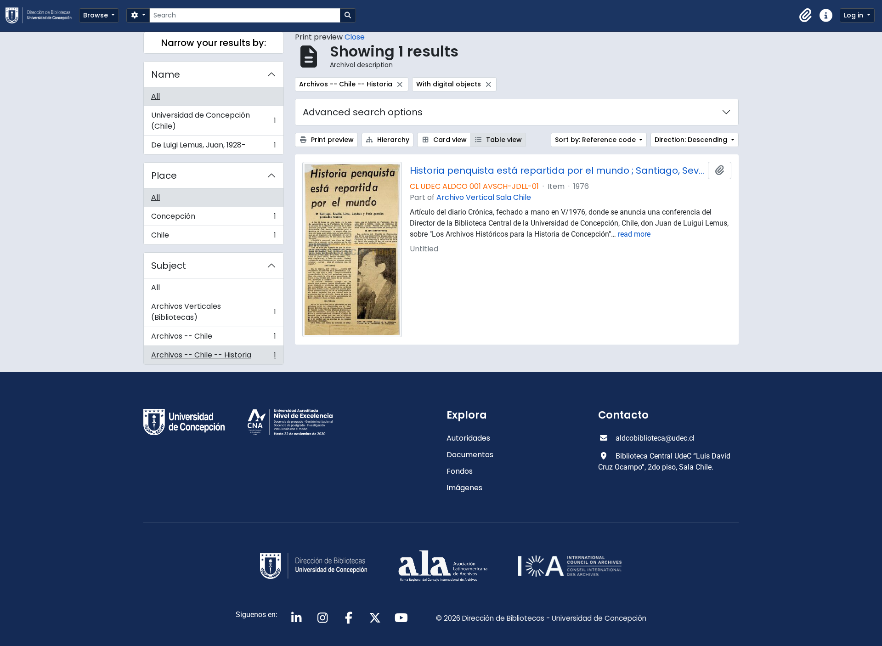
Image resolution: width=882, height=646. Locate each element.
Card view (449, 139)
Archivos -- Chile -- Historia (213, 357)
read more (634, 234)
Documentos (470, 454)
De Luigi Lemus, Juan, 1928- (213, 147)
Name (165, 74)
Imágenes (464, 487)
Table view (503, 139)
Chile (213, 237)
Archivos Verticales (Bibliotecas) (213, 312)
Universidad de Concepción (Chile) (213, 120)
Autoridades (468, 438)
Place (164, 175)
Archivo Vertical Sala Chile (483, 197)
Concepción (213, 218)
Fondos (460, 471)
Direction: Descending (692, 139)
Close (355, 37)
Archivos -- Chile (213, 338)
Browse (96, 15)
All (155, 96)
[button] (806, 16)
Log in (854, 15)
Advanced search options (363, 112)
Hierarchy (392, 139)
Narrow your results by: (213, 42)
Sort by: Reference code (596, 139)
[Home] (42, 15)
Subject (168, 265)
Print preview (331, 139)
